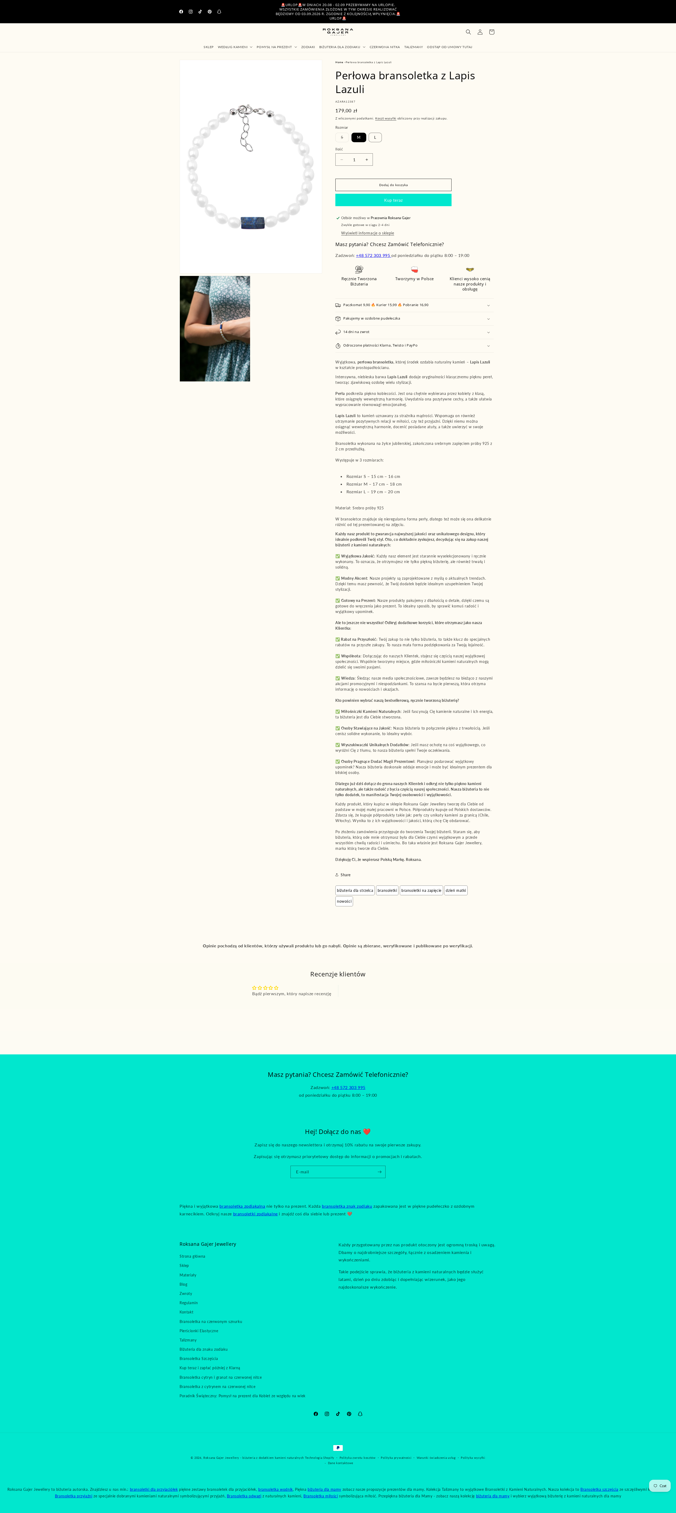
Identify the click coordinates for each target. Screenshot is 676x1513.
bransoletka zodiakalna (242, 1205)
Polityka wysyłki (473, 1457)
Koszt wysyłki (385, 118)
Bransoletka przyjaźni (73, 1496)
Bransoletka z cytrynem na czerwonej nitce (218, 1386)
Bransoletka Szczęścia (199, 1358)
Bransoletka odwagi (244, 1496)
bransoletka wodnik (275, 1489)
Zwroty (186, 1293)
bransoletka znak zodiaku (347, 1205)
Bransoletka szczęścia (599, 1489)
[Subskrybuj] (379, 1172)
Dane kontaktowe (341, 1463)
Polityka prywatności (396, 1457)
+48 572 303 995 (373, 255)
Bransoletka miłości (320, 1496)
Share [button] (346, 875)
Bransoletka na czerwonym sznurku (211, 1321)
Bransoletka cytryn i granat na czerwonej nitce (221, 1377)
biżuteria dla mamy (324, 1489)
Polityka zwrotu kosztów (358, 1457)
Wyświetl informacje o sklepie (367, 233)
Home (339, 62)
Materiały (188, 1275)
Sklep (184, 1265)
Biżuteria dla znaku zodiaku (204, 1349)
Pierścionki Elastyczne (199, 1331)
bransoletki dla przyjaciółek (154, 1489)
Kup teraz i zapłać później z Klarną (210, 1368)
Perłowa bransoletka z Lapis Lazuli (368, 62)
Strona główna (192, 1256)
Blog (183, 1284)
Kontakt (186, 1312)
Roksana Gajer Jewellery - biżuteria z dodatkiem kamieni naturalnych (253, 1457)
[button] (235, 47)
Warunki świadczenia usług (436, 1457)
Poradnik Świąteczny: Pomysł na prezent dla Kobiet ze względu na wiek (243, 1396)
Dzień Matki (456, 890)
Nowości (344, 901)
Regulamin (189, 1302)
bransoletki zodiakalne (255, 1213)
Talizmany (188, 1340)
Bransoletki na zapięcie (421, 890)
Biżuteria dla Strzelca (355, 890)
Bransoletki (387, 890)
